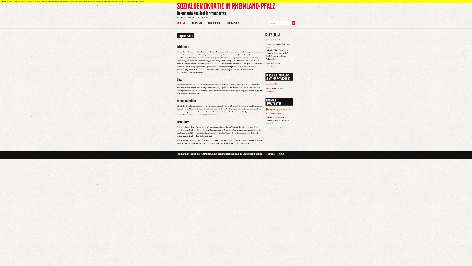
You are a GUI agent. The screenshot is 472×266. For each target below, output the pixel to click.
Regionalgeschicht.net (274, 113)
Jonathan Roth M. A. (273, 39)
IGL (20, 1)
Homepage (270, 91)
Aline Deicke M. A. (272, 84)
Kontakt (281, 154)
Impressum (271, 154)
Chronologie (214, 23)
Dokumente (196, 23)
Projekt (181, 23)
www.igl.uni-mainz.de (273, 127)
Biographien (233, 23)
